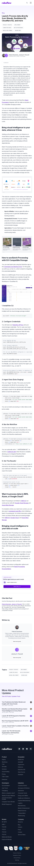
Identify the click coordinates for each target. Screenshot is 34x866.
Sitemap (17, 860)
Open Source (21, 772)
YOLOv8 (4, 832)
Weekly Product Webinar (8, 795)
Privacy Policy (17, 857)
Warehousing (21, 815)
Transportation (22, 813)
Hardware (20, 774)
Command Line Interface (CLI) (13, 266)
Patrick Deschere (13, 55)
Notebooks (21, 759)
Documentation (6, 785)
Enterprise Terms (17, 855)
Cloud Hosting (5, 771)
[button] (30, 2)
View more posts (17, 641)
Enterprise (4, 779)
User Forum (5, 788)
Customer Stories (22, 785)
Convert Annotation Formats (7, 798)
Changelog (5, 790)
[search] (27, 3)
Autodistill (20, 762)
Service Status (21, 834)
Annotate (4, 766)
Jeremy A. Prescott (24, 55)
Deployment (24, 669)
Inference (20, 767)
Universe (4, 769)
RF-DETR (4, 822)
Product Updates (13, 669)
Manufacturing (21, 805)
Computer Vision (13, 672)
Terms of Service (17, 853)
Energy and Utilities (23, 795)
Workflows (24, 675)
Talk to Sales (5, 776)
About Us (20, 822)
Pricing (3, 774)
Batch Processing (24, 672)
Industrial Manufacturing (24, 800)
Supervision (21, 764)
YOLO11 (4, 829)
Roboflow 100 (21, 769)
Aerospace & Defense (24, 788)
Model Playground (7, 804)
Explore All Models (7, 839)
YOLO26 (4, 827)
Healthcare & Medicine (24, 798)
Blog (3, 13)
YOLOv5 (4, 834)
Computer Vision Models (8, 801)
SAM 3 (3, 824)
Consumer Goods (22, 793)
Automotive (21, 790)
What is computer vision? (8, 793)
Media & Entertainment (24, 808)
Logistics (20, 803)
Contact (20, 832)
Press (19, 829)
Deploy (4, 759)
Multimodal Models (7, 837)
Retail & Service (22, 810)
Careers (20, 827)
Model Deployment (14, 675)
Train (3, 764)
